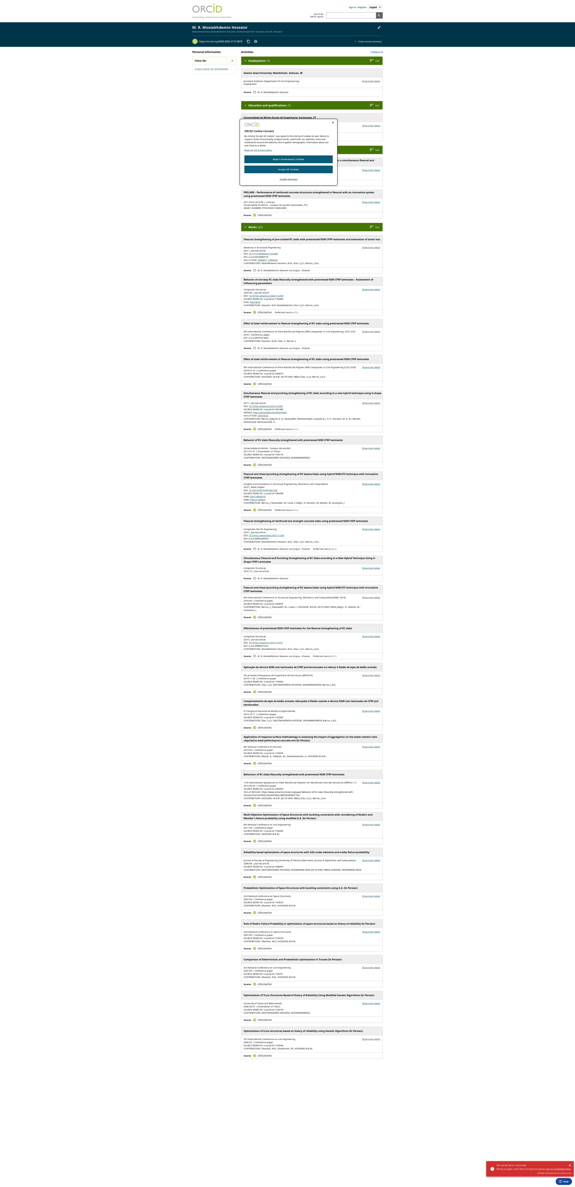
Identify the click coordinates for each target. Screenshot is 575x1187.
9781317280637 (258, 499)
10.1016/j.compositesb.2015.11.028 (266, 535)
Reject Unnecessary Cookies (288, 159)
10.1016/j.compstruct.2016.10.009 (266, 406)
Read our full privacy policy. (258, 150)
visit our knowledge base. (558, 1169)
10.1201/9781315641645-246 (263, 490)
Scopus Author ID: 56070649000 (211, 68)
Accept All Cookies (288, 169)
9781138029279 (258, 496)
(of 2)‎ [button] (295, 312)
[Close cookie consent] (333, 122)
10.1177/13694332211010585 (263, 253)
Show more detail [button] (371, 81)
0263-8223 (255, 302)
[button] (377, 52)
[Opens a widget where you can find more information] (564, 1182)
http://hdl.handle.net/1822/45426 (270, 412)
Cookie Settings (289, 179)
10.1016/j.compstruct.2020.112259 (266, 295)
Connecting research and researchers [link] (212, 17)
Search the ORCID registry (317, 15)
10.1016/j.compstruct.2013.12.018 (266, 642)
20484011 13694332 (268, 260)
